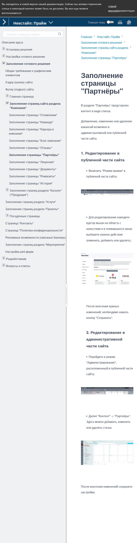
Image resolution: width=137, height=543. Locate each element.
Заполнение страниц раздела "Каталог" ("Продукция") (36, 192)
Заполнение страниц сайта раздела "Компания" (35, 105)
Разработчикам (16, 259)
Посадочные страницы (25, 216)
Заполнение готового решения (28, 64)
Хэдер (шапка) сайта (19, 82)
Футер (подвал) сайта (19, 89)
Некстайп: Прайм (108, 37)
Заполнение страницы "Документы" (32, 169)
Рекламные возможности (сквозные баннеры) (35, 237)
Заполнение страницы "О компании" (33, 115)
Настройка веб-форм (19, 252)
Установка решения (19, 49)
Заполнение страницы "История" (31, 183)
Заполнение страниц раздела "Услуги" (30, 202)
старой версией (113, 8)
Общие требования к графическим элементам (28, 73)
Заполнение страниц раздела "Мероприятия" (35, 244)
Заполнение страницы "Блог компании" (35, 141)
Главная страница (22, 96)
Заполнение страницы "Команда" (31, 122)
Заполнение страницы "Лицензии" (31, 162)
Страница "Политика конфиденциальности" (34, 230)
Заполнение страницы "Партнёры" (34, 155)
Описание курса (12, 42)
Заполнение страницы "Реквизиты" (32, 176)
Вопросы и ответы (18, 266)
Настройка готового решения (25, 56)
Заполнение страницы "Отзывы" (30, 148)
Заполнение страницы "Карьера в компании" (31, 131)
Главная (86, 37)
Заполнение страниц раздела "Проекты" (32, 209)
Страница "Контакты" (19, 223)
